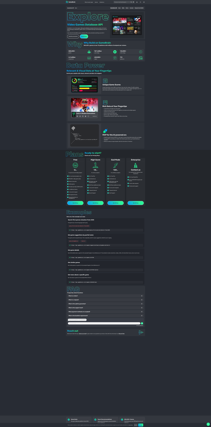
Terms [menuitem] (127, 8)
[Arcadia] (137, 2)
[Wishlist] (140, 2)
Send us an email (82, 333)
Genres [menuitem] (96, 2)
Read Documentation (73, 36)
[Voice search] (133, 2)
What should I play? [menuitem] (89, 2)
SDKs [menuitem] (123, 8)
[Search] (131, 2)
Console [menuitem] (131, 8)
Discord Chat (121, 333)
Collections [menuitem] (102, 2)
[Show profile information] (144, 2)
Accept (140, 425)
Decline (135, 425)
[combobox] (122, 2)
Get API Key (84, 36)
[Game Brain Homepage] (70, 2)
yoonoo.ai (141, 325)
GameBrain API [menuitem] (114, 8)
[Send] (142, 323)
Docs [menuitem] (119, 8)
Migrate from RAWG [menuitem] (139, 8)
